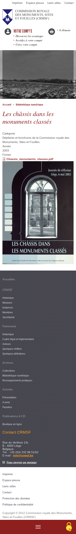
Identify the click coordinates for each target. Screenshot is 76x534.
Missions (7, 302)
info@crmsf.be (23, 455)
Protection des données (16, 498)
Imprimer (17, 2)
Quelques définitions (13, 353)
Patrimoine (9, 326)
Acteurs (6, 344)
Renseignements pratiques (17, 380)
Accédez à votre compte (29, 40)
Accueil (6, 104)
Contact (69, 2)
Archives (7, 362)
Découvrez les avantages (29, 36)
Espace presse (35, 2)
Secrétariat (8, 317)
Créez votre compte (26, 44)
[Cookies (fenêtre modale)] (69, 527)
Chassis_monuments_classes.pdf (29, 159)
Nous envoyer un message (21, 462)
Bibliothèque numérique (29, 104)
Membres (7, 312)
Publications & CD (13, 416)
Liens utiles (54, 2)
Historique (8, 297)
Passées (7, 407)
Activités (7, 389)
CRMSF (7, 289)
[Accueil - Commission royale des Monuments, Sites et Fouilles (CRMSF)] (27, 17)
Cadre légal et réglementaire (18, 339)
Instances (7, 307)
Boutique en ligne (12, 424)
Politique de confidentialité (17, 504)
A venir (6, 402)
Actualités (8, 279)
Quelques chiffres (12, 348)
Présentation (9, 397)
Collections (8, 370)
